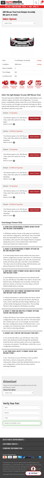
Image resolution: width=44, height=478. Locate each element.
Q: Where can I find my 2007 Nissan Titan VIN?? (20, 333)
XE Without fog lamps (16, 204)
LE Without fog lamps (16, 131)
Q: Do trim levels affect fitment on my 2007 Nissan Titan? (20, 352)
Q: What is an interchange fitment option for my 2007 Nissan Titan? (21, 250)
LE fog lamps (13, 113)
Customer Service (10, 444)
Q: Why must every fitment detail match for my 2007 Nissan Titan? (21, 272)
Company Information (12, 448)
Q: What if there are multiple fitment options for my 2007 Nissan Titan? (21, 312)
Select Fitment (34, 118)
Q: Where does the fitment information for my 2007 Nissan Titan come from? (21, 292)
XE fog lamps (13, 186)
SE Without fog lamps (16, 168)
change (39, 60)
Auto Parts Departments (13, 440)
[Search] (36, 2)
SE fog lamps (13, 149)
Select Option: (10, 19)
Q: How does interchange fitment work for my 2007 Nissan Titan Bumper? (21, 228)
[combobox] (22, 407)
